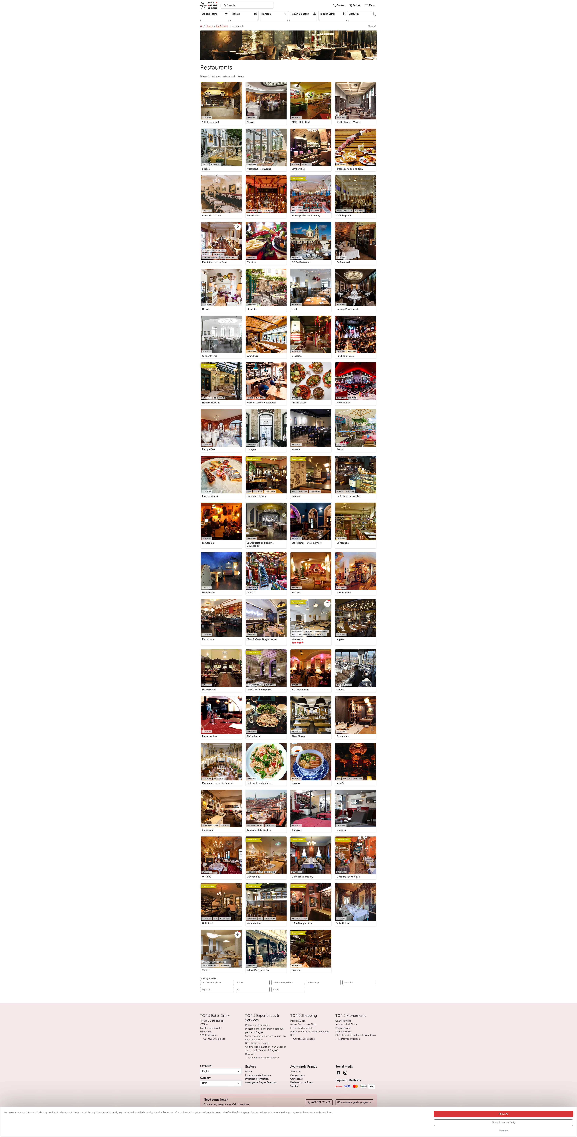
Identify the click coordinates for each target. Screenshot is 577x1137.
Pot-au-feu (342, 736)
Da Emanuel (343, 262)
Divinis (205, 309)
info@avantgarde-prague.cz (355, 1102)
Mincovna (297, 639)
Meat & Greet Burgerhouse (262, 639)
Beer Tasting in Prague (257, 1043)
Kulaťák (296, 496)
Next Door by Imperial (259, 689)
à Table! (206, 168)
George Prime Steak (347, 309)
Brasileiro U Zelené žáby (349, 168)
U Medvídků (253, 876)
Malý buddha (343, 592)
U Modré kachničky (302, 876)
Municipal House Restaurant (218, 783)
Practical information (257, 1078)
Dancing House (343, 1031)
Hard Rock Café (345, 355)
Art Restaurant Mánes (348, 122)
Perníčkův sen (297, 1020)
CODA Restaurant (301, 262)
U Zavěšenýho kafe (302, 923)
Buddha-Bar (253, 215)
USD (204, 1083)
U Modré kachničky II (348, 876)
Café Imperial (343, 215)
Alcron (250, 122)
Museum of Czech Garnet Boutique (309, 1031)
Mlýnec (340, 639)
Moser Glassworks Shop (303, 1024)
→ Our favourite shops (302, 1038)
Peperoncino (209, 736)
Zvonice (296, 970)
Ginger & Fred (209, 355)
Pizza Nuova (298, 736)
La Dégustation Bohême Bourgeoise (260, 544)
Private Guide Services (257, 1025)
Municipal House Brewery (306, 215)
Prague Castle (342, 1028)
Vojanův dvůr (254, 923)
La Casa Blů (208, 542)
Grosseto (297, 355)
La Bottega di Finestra (348, 496)
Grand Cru (253, 355)
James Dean (343, 402)
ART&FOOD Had (301, 122)
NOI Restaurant (300, 689)
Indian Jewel (299, 402)
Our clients (296, 1078)
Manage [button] (503, 1130)
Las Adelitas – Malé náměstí (307, 542)
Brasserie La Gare (211, 215)
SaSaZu (340, 783)
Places (248, 1071)
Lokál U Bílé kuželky (211, 1028)
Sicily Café (208, 830)
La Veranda (342, 542)
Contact (294, 1086)
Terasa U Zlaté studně (259, 830)
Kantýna (251, 449)
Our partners (297, 1075)
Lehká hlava (208, 592)
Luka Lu (251, 592)
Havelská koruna (211, 402)
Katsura (296, 449)
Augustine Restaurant (259, 168)
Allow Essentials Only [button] (503, 1122)
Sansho (296, 783)
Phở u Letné (254, 736)
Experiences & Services (258, 1075)
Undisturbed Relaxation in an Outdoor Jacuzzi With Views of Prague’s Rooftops (265, 1050)
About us (295, 1071)
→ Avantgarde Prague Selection (262, 1057)
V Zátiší (206, 970)
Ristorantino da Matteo (259, 783)
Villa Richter (343, 923)
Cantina (251, 262)
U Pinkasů (207, 923)
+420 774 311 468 (321, 1102)
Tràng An (296, 830)
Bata (292, 1035)
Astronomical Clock (346, 1024)
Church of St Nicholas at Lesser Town (355, 1035)
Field (294, 309)
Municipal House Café (214, 262)
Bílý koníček (298, 168)
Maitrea (296, 592)
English (206, 1071)
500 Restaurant (210, 122)
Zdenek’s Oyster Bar (258, 970)
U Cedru (341, 830)
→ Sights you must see (347, 1038)
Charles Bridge (343, 1020)
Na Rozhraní (209, 689)
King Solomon (210, 496)
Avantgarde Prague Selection (261, 1082)
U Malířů (206, 876)
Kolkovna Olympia (257, 496)
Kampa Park (208, 449)
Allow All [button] (503, 1113)
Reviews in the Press (301, 1082)
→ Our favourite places (212, 1038)
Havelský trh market (301, 1028)
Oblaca (340, 689)
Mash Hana (208, 639)
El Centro (252, 309)
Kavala (339, 449)
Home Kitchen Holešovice (261, 402)
